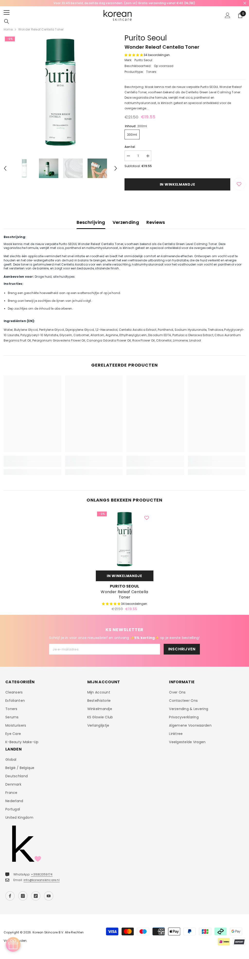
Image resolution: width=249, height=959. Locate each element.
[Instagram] (22, 896)
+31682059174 (42, 874)
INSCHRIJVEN (182, 649)
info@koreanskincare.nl (42, 880)
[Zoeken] (6, 21)
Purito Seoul (145, 38)
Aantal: (130, 147)
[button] (5, 168)
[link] (32, 464)
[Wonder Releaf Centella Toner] (124, 539)
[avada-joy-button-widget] (13, 944)
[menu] (6, 12)
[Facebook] (10, 896)
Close (245, 3)
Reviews (155, 222)
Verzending (126, 222)
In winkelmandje (177, 184)
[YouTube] (48, 896)
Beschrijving (91, 222)
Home (8, 29)
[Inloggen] (227, 15)
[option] (124, 3)
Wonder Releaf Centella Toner (124, 594)
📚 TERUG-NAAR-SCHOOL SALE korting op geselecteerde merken (124, 3)
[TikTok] (35, 896)
